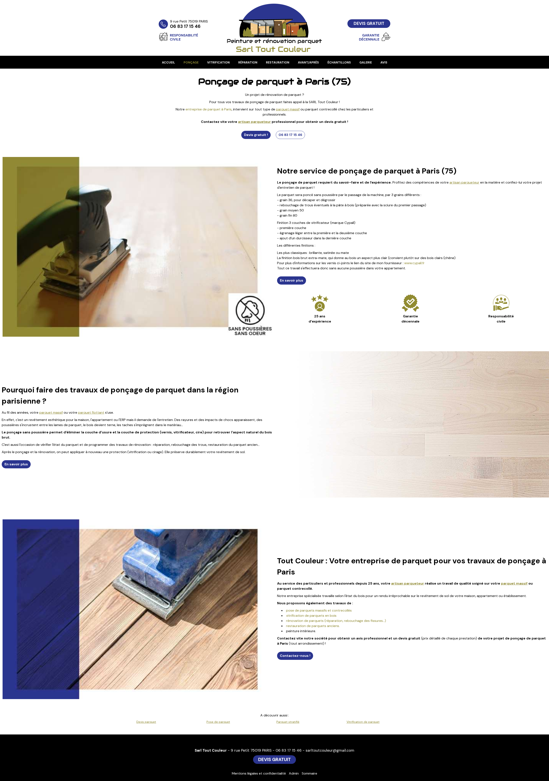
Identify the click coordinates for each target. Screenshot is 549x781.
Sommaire (309, 773)
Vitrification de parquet (363, 722)
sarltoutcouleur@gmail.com (330, 750)
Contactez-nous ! (295, 655)
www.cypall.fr (414, 263)
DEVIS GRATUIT (369, 23)
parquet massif (288, 109)
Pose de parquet (218, 722)
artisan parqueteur (254, 121)
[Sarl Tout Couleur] (208, 16)
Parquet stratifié (287, 722)
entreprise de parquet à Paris (209, 109)
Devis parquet (146, 722)
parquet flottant (91, 412)
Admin (294, 773)
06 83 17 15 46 (290, 135)
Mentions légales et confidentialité (259, 773)
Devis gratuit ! (256, 135)
